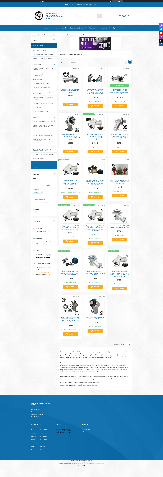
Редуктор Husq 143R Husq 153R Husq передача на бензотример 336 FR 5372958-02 (95, 137)
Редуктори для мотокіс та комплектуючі (58, 34)
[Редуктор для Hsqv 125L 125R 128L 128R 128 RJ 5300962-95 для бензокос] (119, 169)
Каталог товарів (61, 28)
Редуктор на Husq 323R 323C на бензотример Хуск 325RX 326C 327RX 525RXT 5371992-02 (70, 319)
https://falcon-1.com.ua (45, 267)
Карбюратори (37, 64)
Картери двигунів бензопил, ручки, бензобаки (43, 69)
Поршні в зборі (37, 107)
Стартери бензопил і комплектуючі (43, 121)
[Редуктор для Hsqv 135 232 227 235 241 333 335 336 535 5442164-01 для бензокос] (70, 215)
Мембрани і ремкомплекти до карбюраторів (41, 92)
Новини (35, 163)
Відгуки (115, 28)
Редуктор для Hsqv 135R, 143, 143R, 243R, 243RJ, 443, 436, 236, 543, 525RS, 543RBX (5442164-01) (95, 228)
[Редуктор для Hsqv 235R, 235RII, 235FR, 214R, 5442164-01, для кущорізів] (70, 260)
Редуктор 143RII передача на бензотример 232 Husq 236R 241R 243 (70, 90)
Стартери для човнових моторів (42, 135)
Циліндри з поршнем (39, 145)
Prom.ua (90, 460)
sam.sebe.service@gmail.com (43, 272)
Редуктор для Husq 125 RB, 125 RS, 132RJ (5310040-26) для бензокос (95, 273)
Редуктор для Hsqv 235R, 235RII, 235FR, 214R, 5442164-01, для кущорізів (70, 273)
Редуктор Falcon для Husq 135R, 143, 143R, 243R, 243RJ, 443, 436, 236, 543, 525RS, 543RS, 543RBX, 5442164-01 (95, 91)
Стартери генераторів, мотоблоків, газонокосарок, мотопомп (43, 126)
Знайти (48, 185)
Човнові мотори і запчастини (41, 83)
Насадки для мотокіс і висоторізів (43, 103)
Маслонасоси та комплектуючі (42, 88)
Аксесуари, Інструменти (40, 50)
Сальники (36, 117)
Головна (47, 28)
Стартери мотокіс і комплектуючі (42, 131)
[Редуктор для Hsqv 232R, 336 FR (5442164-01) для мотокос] (119, 215)
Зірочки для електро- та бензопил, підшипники (43, 59)
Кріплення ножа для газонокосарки (39, 74)
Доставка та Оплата (77, 28)
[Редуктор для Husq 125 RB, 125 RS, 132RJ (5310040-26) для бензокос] (95, 260)
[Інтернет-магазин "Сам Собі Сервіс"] (38, 20)
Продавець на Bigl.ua (81, 462)
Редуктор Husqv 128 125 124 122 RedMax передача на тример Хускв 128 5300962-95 (120, 137)
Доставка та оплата (37, 414)
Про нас (92, 28)
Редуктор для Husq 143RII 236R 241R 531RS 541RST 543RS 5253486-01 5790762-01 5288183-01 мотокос (119, 274)
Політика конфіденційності (97, 463)
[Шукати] (99, 16)
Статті (35, 167)
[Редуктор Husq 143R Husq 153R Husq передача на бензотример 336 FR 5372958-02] (95, 123)
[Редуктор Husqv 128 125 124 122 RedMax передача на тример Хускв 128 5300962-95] (119, 123)
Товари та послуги (41, 34)
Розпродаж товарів (38, 159)
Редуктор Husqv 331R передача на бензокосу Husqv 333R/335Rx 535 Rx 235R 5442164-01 (70, 182)
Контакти (103, 28)
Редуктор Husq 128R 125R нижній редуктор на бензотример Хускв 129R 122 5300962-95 (70, 137)
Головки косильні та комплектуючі (43, 54)
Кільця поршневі (37, 79)
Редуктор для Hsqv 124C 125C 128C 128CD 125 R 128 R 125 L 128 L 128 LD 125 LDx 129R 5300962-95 (95, 182)
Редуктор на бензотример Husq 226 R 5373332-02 (95, 317)
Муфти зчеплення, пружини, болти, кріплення (43, 98)
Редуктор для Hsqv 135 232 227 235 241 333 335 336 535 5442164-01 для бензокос (70, 227)
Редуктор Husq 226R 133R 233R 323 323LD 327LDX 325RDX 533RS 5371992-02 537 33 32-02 (119, 91)
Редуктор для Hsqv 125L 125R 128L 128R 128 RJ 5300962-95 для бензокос (119, 181)
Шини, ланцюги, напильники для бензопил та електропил (42, 149)
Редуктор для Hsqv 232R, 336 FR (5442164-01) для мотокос (119, 226)
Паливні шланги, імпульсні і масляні (43, 154)
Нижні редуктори (75, 34)
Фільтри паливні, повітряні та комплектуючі (41, 140)
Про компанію (35, 416)
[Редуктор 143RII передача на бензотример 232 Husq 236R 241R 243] (70, 78)
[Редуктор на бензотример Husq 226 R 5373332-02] (95, 306)
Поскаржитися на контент (84, 463)
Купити (72, 104)
